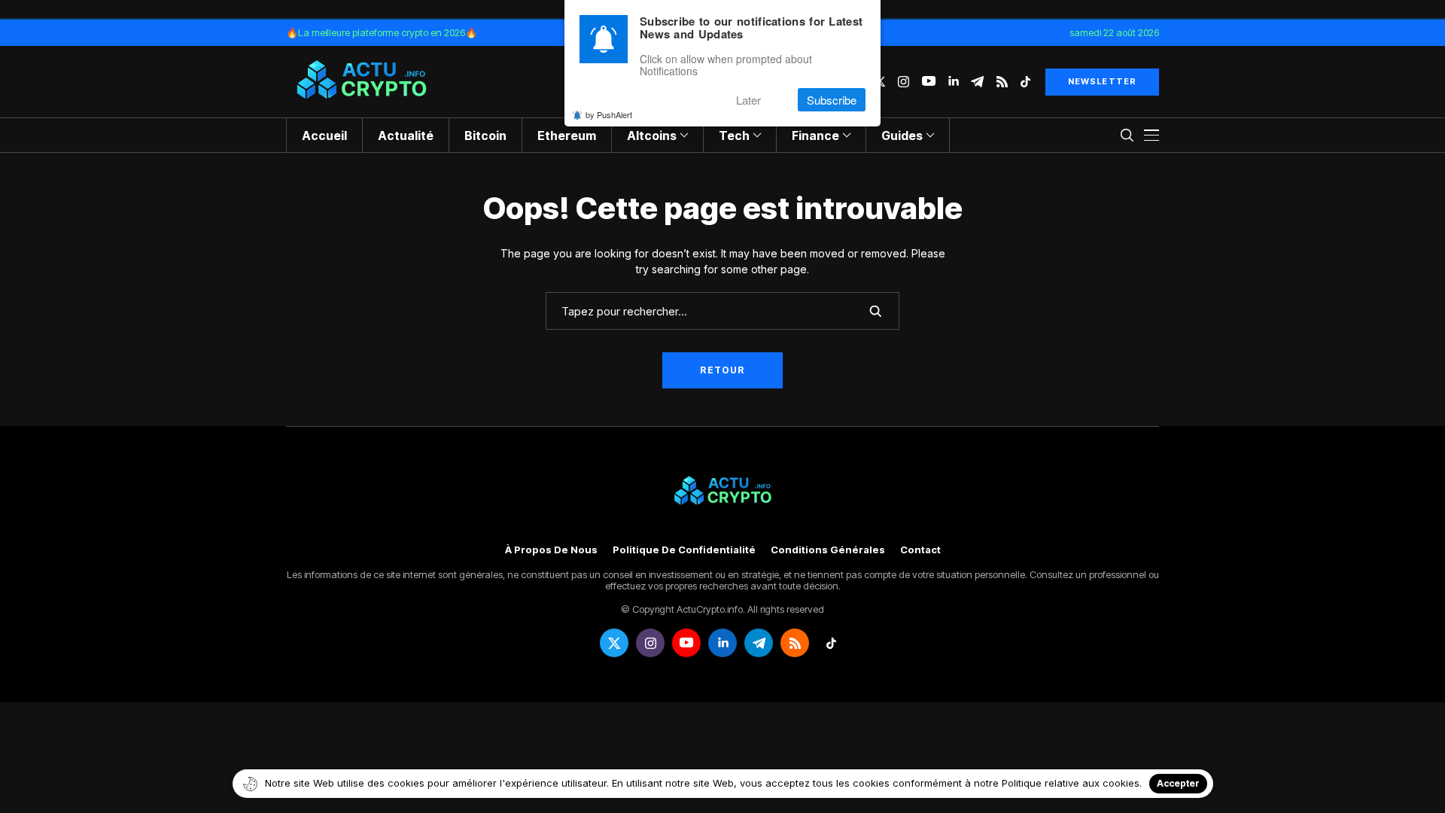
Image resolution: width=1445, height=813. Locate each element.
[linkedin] (953, 82)
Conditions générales (828, 550)
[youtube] (928, 82)
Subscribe (831, 100)
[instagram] (903, 81)
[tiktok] (1025, 81)
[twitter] (614, 643)
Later (748, 100)
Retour (722, 370)
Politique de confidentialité (684, 550)
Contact (920, 550)
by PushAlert (609, 114)
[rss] (1002, 81)
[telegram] (977, 81)
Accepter (1178, 783)
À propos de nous (551, 550)
